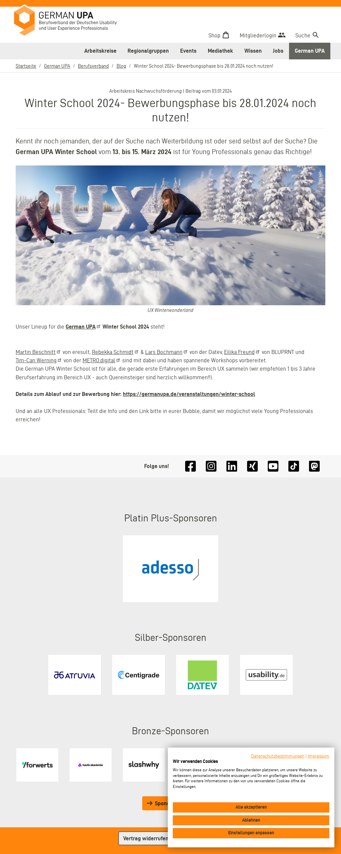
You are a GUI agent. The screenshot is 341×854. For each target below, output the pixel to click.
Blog (121, 66)
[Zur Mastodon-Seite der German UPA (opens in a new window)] (314, 466)
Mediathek (220, 51)
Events (188, 51)
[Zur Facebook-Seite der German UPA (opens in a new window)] (190, 466)
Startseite (26, 66)
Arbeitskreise (100, 51)
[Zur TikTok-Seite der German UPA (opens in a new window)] (293, 466)
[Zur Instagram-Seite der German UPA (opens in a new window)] (211, 466)
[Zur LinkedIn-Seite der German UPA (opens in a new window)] (231, 466)
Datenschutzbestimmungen (277, 756)
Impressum (318, 756)
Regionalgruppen (148, 51)
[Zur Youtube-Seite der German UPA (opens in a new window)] (273, 466)
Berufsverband (93, 66)
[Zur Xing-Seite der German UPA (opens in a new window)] (252, 466)
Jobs (278, 51)
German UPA (310, 51)
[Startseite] (70, 22)
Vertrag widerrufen (146, 838)
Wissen (253, 51)
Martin (36, 352)
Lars (163, 352)
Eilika (239, 352)
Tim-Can (36, 360)
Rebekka (113, 352)
